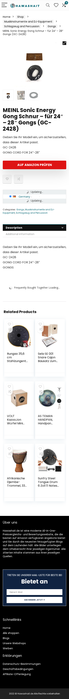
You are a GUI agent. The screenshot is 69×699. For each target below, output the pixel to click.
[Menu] (4, 5)
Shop (20, 17)
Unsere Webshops (14, 643)
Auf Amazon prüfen (34, 165)
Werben (8, 648)
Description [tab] (14, 228)
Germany (24, 196)
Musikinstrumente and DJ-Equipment (28, 21)
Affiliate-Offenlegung (17, 674)
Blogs (6, 638)
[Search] (47, 5)
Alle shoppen (11, 633)
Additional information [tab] (20, 234)
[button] (64, 43)
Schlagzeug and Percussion (21, 26)
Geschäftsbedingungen (18, 669)
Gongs (52, 26)
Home (6, 17)
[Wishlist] (56, 5)
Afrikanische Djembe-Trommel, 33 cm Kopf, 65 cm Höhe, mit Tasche (16, 487)
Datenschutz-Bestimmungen (22, 664)
